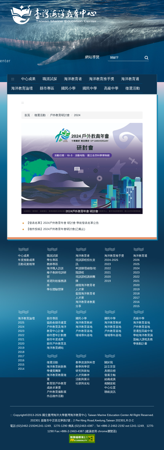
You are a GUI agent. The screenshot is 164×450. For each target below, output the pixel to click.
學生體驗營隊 (55, 289)
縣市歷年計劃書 (56, 335)
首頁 (27, 115)
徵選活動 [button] (132, 88)
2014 (21, 368)
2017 (136, 297)
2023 (107, 264)
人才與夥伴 (83, 375)
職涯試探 (52, 255)
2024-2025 (111, 259)
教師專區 (52, 264)
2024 (77, 115)
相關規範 (110, 383)
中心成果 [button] (28, 79)
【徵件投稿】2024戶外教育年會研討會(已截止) (55, 229)
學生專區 (52, 259)
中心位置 (110, 387)
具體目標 (110, 370)
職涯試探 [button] (50, 79)
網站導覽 (92, 57)
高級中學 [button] (111, 88)
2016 (136, 301)
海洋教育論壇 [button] (22, 88)
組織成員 (110, 379)
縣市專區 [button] (47, 88)
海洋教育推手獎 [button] (101, 79)
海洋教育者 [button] (73, 79)
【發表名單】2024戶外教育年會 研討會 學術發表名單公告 (62, 222)
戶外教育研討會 (60, 115)
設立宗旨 (110, 366)
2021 (107, 272)
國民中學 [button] (90, 88)
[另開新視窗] (82, 168)
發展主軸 (110, 375)
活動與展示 (83, 379)
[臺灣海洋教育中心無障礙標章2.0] (82, 438)
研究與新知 (83, 370)
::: (12, 79)
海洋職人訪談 (55, 268)
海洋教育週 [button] (130, 79)
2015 (136, 306)
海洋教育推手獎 (114, 255)
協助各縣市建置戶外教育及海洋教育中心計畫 (56, 326)
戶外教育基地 (84, 330)
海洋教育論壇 (26, 318)
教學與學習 (83, 366)
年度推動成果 (26, 259)
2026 (136, 259)
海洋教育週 (140, 255)
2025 (136, 264)
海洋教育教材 (84, 322)
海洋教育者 (83, 255)
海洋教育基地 (84, 326)
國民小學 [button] (68, 88)
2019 (107, 280)
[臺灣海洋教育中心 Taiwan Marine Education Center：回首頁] (54, 15)
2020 (107, 276)
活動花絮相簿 (26, 264)
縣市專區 (52, 318)
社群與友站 (83, 383)
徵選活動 (40, 115)
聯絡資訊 (110, 391)
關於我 (108, 362)
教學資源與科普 (85, 362)
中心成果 (23, 255)
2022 (107, 268)
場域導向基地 (84, 335)
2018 (136, 293)
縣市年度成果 (55, 339)
